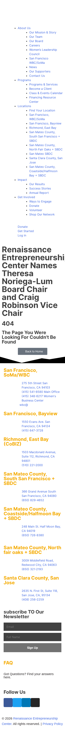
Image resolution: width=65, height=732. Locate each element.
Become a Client (40, 88)
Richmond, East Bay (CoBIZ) (26, 441)
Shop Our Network (42, 214)
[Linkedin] (26, 702)
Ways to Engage (40, 201)
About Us (24, 28)
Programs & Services (43, 84)
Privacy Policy (53, 724)
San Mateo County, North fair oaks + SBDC (32, 550)
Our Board (36, 41)
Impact (22, 180)
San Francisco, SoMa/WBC (20, 372)
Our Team (35, 36)
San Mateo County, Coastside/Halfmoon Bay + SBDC (43, 171)
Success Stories (40, 188)
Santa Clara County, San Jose (31, 580)
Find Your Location (42, 110)
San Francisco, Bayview (45, 123)
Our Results (37, 184)
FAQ (8, 663)
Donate (34, 206)
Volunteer (35, 210)
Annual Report (39, 193)
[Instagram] (35, 702)
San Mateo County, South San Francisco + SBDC (44, 136)
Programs (24, 80)
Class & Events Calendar (46, 93)
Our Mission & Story (42, 32)
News (33, 67)
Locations (24, 106)
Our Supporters (39, 71)
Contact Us (37, 75)
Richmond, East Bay (42, 127)
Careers (34, 45)
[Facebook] (8, 702)
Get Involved (26, 197)
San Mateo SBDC (41, 154)
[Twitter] (17, 702)
